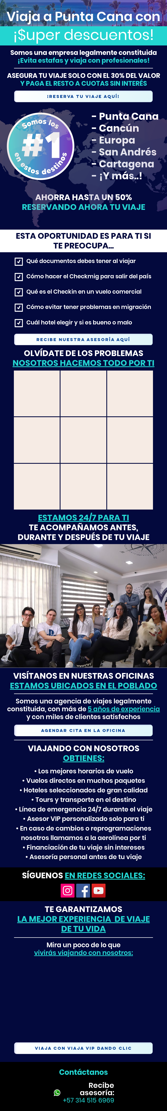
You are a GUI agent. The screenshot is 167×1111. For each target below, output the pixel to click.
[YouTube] (99, 891)
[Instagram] (68, 891)
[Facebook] (83, 891)
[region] (37, 393)
